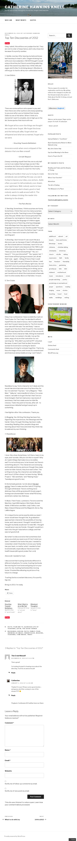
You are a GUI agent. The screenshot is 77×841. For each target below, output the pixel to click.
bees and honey (61, 240)
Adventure (51, 181)
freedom (57, 261)
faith (10, 627)
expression (53, 258)
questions (59, 287)
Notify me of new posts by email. (17, 791)
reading (39, 633)
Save (8, 43)
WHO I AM (8, 20)
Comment (9, 723)
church (51, 254)
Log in (50, 342)
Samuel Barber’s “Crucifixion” (57, 139)
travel (59, 294)
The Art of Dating (53, 185)
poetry (65, 279)
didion (20, 631)
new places (59, 276)
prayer (51, 287)
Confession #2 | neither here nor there (31, 703)
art (67, 236)
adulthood (52, 236)
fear (38, 631)
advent (60, 236)
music (20, 633)
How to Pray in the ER (55, 156)
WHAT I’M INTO (21, 20)
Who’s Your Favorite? (55, 177)
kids (60, 269)
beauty (51, 240)
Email (8, 760)
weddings (58, 297)
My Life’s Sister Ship (54, 148)
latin (19, 628)
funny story (52, 265)
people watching (54, 279)
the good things (29, 628)
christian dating (63, 247)
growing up (13, 633)
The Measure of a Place (56, 189)
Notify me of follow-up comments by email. (21, 784)
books (60, 243)
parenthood (29, 633)
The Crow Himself (18, 656)
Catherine (15, 680)
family (32, 631)
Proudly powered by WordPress (14, 836)
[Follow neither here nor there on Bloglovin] (56, 109)
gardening (62, 265)
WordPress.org (53, 353)
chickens (52, 247)
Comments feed (53, 349)
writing (66, 297)
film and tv (18, 627)
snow (58, 290)
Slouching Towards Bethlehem (8, 606)
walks (51, 297)
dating (65, 254)
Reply (13, 673)
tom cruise (21, 634)
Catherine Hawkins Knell (35, 7)
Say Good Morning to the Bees (58, 152)
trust (30, 634)
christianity (52, 251)
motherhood (61, 272)
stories (65, 290)
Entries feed (52, 345)
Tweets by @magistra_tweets (58, 200)
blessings (12, 631)
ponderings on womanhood (58, 283)
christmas (62, 251)
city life (58, 254)
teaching (12, 634)
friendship (66, 261)
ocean (68, 276)
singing (51, 290)
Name (8, 750)
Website (8, 771)
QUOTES (33, 20)
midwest (52, 272)
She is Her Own (53, 174)
